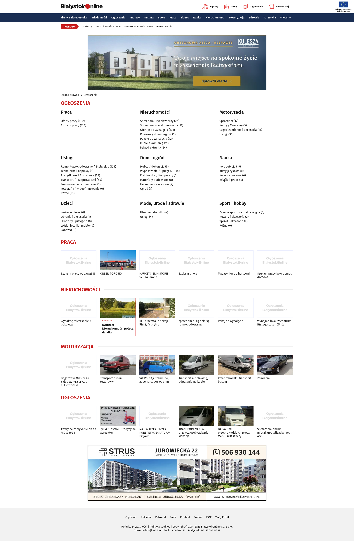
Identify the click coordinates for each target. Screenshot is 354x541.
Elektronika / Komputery (156, 175)
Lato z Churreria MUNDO (108, 26)
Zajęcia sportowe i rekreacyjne (239, 212)
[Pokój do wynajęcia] (236, 308)
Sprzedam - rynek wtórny (156, 121)
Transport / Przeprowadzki (78, 180)
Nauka (197, 17)
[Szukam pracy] (196, 260)
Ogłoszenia (257, 6)
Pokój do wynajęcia (230, 321)
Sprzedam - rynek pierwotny (159, 125)
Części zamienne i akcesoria (238, 130)
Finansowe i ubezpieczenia (79, 184)
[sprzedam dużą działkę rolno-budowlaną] (196, 308)
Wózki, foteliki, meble (75, 225)
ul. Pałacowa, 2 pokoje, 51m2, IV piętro (154, 322)
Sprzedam (226, 121)
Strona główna (70, 95)
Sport (161, 17)
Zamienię (263, 378)
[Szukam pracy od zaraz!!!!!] (78, 260)
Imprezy (213, 6)
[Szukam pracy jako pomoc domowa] (275, 260)
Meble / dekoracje (152, 166)
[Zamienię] (275, 365)
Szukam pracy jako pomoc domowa (274, 275)
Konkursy (86, 26)
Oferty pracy (69, 121)
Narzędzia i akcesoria (154, 184)
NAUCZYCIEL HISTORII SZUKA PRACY (153, 275)
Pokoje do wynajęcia (153, 138)
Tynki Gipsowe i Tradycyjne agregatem (118, 430)
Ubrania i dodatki (152, 212)
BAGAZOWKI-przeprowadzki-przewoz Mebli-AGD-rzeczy (234, 432)
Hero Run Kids (164, 26)
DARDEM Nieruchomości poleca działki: (117, 328)
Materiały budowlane (154, 180)
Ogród (144, 188)
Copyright (179, 526)
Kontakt (185, 517)
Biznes (185, 17)
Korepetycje (227, 166)
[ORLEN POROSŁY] (118, 260)
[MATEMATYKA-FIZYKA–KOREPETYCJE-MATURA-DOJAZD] (157, 416)
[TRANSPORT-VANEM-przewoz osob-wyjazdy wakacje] (196, 416)
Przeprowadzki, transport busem (234, 379)
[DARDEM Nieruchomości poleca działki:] (118, 308)
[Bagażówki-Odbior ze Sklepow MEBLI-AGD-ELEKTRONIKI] (78, 365)
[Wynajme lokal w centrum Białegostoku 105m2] (275, 308)
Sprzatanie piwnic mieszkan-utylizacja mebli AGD (274, 432)
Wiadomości (99, 17)
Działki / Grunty (150, 147)
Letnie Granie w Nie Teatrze (138, 26)
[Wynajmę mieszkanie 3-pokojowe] (78, 308)
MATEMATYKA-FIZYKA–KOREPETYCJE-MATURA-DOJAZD (154, 432)
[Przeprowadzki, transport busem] (236, 365)
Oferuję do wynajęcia (154, 130)
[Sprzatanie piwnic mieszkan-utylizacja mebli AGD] (275, 416)
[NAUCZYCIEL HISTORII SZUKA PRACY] (157, 260)
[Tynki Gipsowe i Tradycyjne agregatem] (118, 416)
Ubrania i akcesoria (74, 216)
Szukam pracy (70, 125)
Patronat (160, 517)
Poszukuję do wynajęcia (155, 134)
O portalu (131, 517)
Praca (172, 17)
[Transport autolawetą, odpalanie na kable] (196, 365)
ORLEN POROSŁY (111, 273)
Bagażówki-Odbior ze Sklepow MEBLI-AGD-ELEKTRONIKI (75, 381)
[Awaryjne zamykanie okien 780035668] (78, 416)
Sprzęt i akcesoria (231, 221)
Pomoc (198, 517)
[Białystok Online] (82, 6)
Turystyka (269, 17)
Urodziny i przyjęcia (74, 221)
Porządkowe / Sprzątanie (77, 175)
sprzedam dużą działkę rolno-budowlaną (194, 322)
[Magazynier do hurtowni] (236, 260)
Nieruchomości (215, 17)
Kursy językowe (229, 171)
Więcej (284, 17)
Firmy (234, 6)
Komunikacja (283, 6)
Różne (65, 193)
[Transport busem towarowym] (118, 365)
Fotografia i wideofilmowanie (80, 188)
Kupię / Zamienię (151, 143)
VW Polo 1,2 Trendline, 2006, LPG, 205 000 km (154, 379)
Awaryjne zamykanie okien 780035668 (78, 430)
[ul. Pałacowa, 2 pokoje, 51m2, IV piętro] (157, 308)
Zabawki (66, 230)
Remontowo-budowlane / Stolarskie (85, 166)
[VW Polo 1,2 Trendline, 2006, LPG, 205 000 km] (157, 365)
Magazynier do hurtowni (234, 273)
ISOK (209, 517)
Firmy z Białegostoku (74, 17)
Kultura (149, 17)
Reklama (146, 517)
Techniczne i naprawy (75, 171)
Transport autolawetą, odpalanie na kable (193, 379)
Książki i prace (229, 180)
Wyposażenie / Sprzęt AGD (157, 171)
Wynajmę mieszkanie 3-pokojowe (76, 322)
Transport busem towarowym (111, 379)
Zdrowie (254, 17)
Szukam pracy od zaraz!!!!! (78, 273)
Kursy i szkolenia (230, 175)
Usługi (223, 134)
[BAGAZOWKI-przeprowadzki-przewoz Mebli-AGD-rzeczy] (236, 416)
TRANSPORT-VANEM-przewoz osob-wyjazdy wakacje (193, 432)
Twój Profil (222, 517)
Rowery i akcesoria (231, 216)
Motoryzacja (236, 17)
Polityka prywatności (134, 526)
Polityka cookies (160, 526)
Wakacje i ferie (71, 212)
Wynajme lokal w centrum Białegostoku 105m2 (274, 322)
